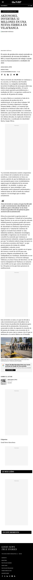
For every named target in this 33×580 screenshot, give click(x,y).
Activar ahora (9, 370)
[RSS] (14, 576)
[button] (3, 2)
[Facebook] (2, 75)
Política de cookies (7, 562)
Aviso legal (4, 565)
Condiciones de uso (7, 570)
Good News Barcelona (9, 11)
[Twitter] (5, 75)
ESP (31, 5)
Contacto (4, 557)
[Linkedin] (8, 75)
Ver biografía (9, 382)
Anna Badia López (6, 67)
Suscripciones (5, 573)
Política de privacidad (7, 568)
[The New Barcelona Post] (9, 548)
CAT (29, 5)
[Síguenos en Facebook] (2, 576)
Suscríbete (4, 5)
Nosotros (4, 560)
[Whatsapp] (11, 75)
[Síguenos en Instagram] (9, 576)
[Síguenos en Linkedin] (7, 576)
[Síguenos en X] (5, 576)
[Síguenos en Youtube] (12, 576)
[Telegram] (14, 75)
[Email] (17, 75)
